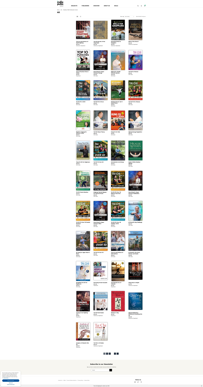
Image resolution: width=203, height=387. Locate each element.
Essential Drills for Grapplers (116, 42)
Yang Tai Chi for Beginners (83, 162)
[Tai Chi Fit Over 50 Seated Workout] (83, 211)
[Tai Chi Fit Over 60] (100, 150)
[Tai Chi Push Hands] (100, 301)
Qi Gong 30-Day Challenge (135, 222)
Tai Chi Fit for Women (134, 101)
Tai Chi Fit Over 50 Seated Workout (83, 223)
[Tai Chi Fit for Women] (135, 90)
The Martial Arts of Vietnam (116, 283)
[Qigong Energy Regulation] (135, 120)
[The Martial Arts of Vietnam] (118, 271)
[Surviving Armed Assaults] (100, 271)
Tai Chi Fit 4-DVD (80, 101)
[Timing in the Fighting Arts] (83, 301)
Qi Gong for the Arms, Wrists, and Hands (134, 253)
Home (58, 9)
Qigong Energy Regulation (135, 132)
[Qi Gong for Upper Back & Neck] (83, 241)
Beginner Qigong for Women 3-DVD (81, 132)
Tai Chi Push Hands (99, 312)
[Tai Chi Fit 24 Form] (100, 90)
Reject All (11, 382)
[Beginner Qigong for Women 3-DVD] (83, 120)
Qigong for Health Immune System (115, 72)
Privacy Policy (80, 380)
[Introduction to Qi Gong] (118, 150)
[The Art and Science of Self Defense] (118, 241)
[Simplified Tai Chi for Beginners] (83, 271)
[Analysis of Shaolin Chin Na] (83, 331)
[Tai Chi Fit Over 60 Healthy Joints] (118, 211)
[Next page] (118, 354)
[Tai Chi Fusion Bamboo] (83, 181)
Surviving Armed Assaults (100, 282)
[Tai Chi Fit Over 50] (100, 241)
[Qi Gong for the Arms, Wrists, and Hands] (135, 241)
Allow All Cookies (10, 380)
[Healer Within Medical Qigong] (135, 150)
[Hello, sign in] (141, 6)
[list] (80, 16)
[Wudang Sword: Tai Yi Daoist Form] (118, 90)
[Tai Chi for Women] (135, 60)
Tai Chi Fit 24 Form (99, 101)
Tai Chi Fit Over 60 (98, 162)
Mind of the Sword (133, 41)
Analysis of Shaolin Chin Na (82, 343)
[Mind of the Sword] (135, 30)
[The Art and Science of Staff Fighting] (83, 30)
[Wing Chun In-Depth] (135, 271)
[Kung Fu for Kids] (118, 120)
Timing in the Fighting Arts (82, 313)
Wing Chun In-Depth (134, 282)
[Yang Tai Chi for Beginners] (83, 150)
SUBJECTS (74, 5)
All (61, 9)
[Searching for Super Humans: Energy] (100, 60)
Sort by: (122, 16)
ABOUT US (107, 5)
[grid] (77, 16)
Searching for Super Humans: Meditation (134, 193)
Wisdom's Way (115, 312)
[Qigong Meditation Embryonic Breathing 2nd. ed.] (135, 301)
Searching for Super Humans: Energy (99, 72)
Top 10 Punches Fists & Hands (82, 72)
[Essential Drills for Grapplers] (118, 30)
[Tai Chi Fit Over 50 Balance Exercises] (118, 181)
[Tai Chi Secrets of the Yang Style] (100, 30)
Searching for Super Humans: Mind (99, 223)
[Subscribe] (110, 370)
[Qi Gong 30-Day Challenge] (135, 211)
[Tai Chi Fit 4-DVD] (83, 90)
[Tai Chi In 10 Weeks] (100, 331)
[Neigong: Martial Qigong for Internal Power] (100, 181)
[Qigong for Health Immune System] (118, 60)
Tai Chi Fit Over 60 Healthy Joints (116, 223)
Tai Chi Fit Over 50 (98, 252)
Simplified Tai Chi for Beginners (81, 283)
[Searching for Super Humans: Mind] (100, 211)
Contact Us (60, 380)
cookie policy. (6, 377)
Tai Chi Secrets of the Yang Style (99, 42)
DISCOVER (96, 5)
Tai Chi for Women (133, 71)
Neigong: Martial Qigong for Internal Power (100, 193)
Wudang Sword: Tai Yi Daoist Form (117, 102)
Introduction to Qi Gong (117, 162)
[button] (138, 6)
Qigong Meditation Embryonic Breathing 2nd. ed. (135, 314)
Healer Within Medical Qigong (134, 162)
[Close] (201, 386)
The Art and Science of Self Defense (117, 253)
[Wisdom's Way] (118, 301)
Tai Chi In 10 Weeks (99, 343)
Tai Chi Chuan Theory (99, 132)
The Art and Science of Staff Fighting (82, 42)
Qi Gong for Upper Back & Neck (83, 253)
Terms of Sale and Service (72, 380)
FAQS (65, 380)
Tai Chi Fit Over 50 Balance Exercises (116, 193)
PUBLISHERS (85, 5)
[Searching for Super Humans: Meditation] (135, 181)
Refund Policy (87, 380)
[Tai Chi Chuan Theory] (100, 120)
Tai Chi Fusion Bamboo (82, 192)
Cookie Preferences (10, 384)
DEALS (116, 5)
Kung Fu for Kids (115, 132)
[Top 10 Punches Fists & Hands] (83, 60)
